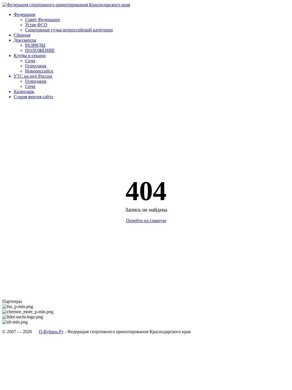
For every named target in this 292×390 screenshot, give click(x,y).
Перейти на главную (146, 220)
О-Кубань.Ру (51, 331)
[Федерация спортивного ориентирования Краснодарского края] (66, 4)
